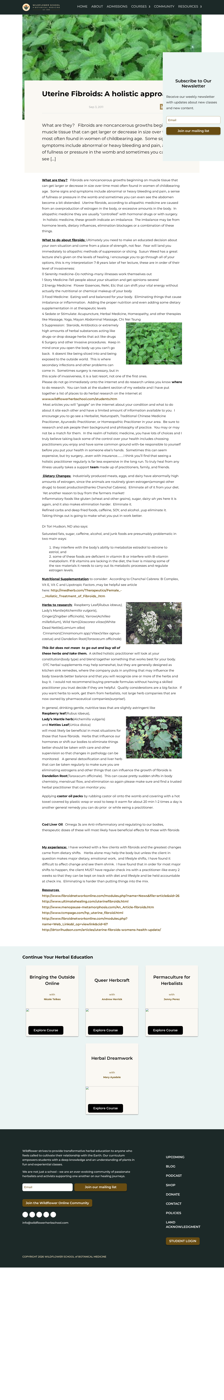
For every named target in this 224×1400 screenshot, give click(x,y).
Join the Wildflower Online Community (57, 1203)
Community (164, 6)
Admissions (117, 6)
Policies (173, 1213)
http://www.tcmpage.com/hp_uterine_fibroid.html (82, 913)
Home (82, 6)
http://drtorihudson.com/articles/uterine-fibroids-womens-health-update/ (101, 930)
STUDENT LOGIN (182, 1241)
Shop (170, 1185)
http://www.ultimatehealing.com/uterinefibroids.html (85, 901)
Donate (173, 1194)
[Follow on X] (39, 1214)
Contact (173, 1204)
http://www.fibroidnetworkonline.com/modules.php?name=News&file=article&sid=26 (110, 896)
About (97, 6)
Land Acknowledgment (183, 1224)
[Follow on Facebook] (32, 1214)
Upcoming (175, 1157)
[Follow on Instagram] (25, 1214)
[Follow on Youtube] (53, 1214)
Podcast (174, 1176)
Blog (170, 1166)
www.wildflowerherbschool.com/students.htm (79, 399)
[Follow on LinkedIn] (46, 1214)
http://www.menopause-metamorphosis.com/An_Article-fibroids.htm (98, 907)
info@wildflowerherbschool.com (45, 1222)
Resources (188, 6)
